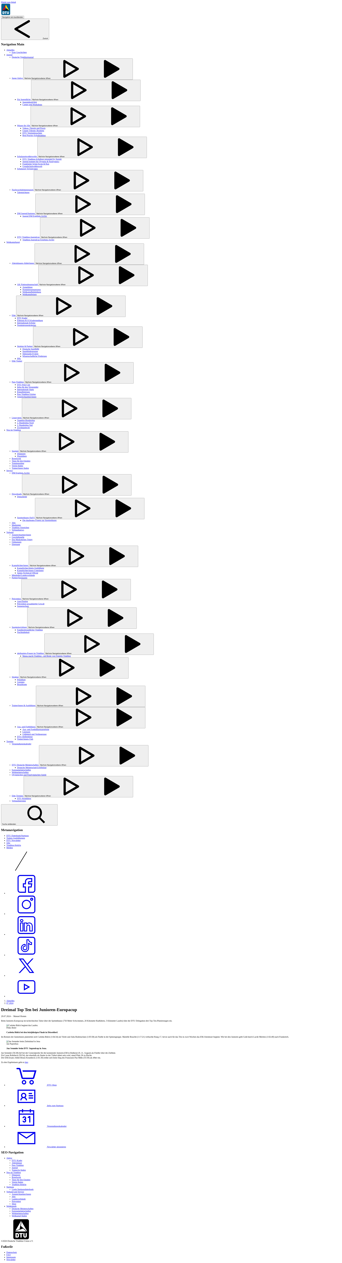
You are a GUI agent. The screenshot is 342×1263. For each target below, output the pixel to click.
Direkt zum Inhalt (8, 2)
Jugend (15, 1168)
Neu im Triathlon (13, 1172)
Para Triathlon (18, 1165)
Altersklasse (17, 1163)
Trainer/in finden (19, 1170)
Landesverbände (19, 1199)
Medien (9, 848)
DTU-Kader (17, 1160)
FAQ (8, 1255)
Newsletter (10, 1259)
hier (26, 1062)
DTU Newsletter (13, 840)
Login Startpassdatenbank (23, 1189)
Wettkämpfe (11, 1206)
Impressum (11, 1257)
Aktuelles (10, 1001)
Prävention (16, 1201)
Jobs (8, 843)
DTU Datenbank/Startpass (17, 836)
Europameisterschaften (21, 1211)
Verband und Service (15, 1192)
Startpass (10, 1187)
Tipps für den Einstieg (21, 1180)
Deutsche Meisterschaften (22, 1208)
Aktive (9, 1158)
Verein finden (17, 1182)
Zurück (45, 38)
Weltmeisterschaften (20, 1213)
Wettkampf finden (19, 1216)
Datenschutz (11, 1252)
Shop (14, 1204)
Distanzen (16, 1175)
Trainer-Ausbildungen (15, 838)
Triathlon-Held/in (13, 845)
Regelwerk (16, 1177)
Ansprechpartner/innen (21, 1194)
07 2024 (9, 1003)
